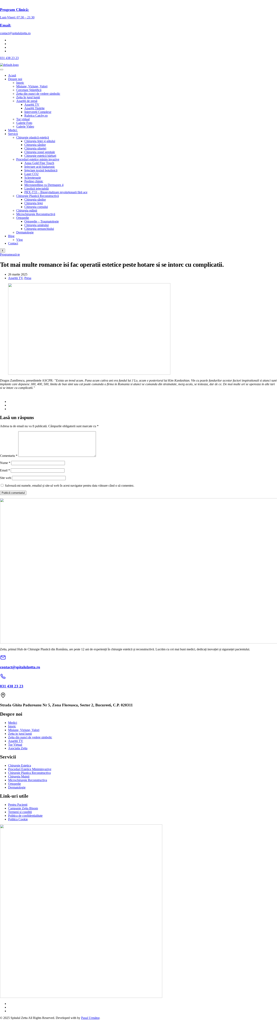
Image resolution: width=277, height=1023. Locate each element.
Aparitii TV (15, 278)
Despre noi (15, 79)
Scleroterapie (32, 177)
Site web (5, 478)
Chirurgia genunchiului (39, 228)
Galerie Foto (24, 123)
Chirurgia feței (33, 203)
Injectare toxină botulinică (40, 170)
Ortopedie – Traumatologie (41, 221)
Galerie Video (25, 126)
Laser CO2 (31, 174)
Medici (13, 130)
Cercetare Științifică (28, 90)
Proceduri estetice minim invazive (37, 159)
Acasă (12, 75)
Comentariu (8, 455)
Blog (11, 236)
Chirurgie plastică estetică (32, 137)
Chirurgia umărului (36, 225)
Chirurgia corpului (36, 207)
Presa (27, 278)
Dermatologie (25, 232)
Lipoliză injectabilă (36, 188)
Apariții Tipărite (34, 108)
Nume (5, 463)
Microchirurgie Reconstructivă (35, 214)
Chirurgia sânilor (35, 144)
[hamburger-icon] (1, 69)
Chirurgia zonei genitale (39, 152)
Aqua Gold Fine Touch (39, 163)
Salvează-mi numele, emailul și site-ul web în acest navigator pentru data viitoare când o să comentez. (69, 485)
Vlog (19, 239)
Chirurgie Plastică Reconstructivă (37, 196)
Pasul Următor (90, 1018)
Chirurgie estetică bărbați (40, 155)
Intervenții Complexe (37, 112)
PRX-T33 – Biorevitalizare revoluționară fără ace (55, 192)
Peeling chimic (33, 181)
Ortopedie (22, 217)
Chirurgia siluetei (35, 148)
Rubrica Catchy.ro (36, 115)
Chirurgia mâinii (26, 210)
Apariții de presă (26, 101)
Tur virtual (23, 119)
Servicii (13, 134)
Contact (13, 243)
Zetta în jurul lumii (28, 97)
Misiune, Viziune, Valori (31, 86)
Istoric (20, 82)
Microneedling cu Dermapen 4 (43, 185)
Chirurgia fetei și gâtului (39, 141)
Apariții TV (31, 104)
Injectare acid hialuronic (39, 166)
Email (5, 470)
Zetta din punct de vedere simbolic (38, 93)
